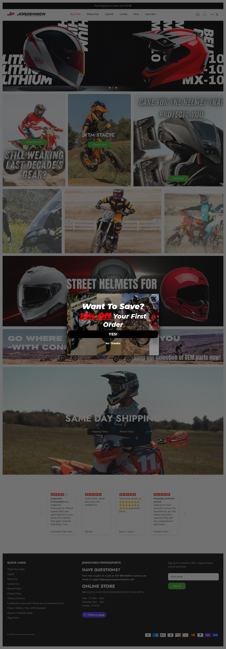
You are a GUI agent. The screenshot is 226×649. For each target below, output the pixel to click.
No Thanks (113, 343)
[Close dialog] (154, 298)
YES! (113, 334)
